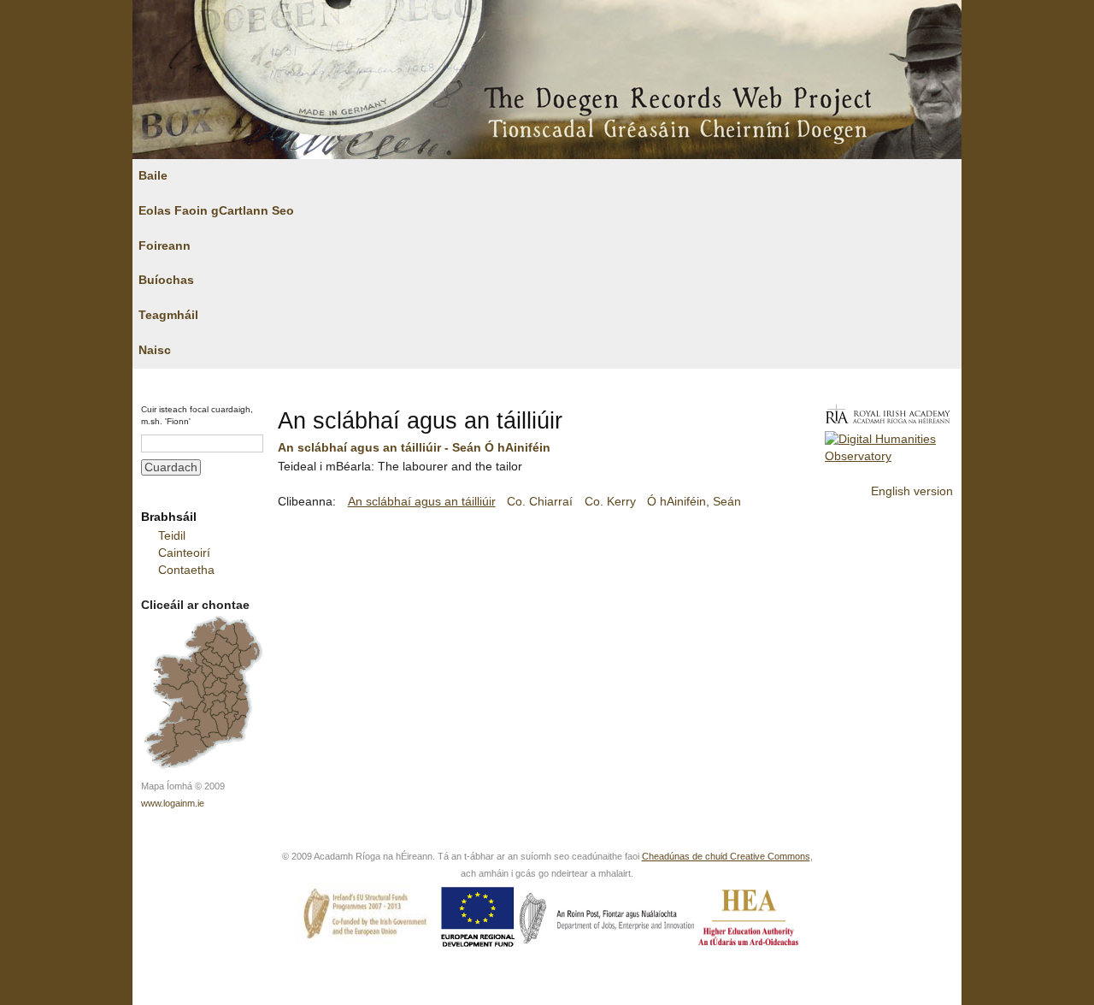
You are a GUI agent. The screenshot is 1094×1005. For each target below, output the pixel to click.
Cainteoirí (184, 553)
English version (912, 491)
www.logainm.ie (172, 803)
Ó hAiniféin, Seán (694, 501)
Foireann (164, 245)
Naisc (154, 350)
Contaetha (186, 570)
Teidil (171, 535)
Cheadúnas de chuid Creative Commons (726, 856)
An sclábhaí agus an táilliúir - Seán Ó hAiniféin (414, 447)
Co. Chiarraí (540, 501)
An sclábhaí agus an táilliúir (422, 501)
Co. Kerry (610, 501)
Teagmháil (168, 315)
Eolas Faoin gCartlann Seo (216, 210)
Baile (153, 175)
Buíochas (166, 280)
